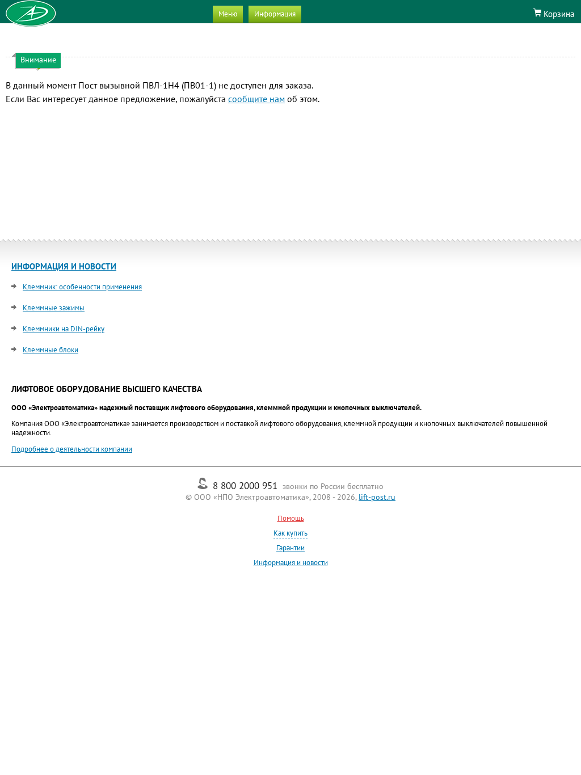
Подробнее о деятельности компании (71, 449)
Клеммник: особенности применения (82, 287)
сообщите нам (256, 98)
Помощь (290, 518)
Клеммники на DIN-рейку (63, 329)
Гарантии (290, 548)
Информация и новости (291, 562)
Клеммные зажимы (54, 308)
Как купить (290, 533)
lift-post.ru (377, 497)
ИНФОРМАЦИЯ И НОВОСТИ (63, 266)
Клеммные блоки (50, 350)
